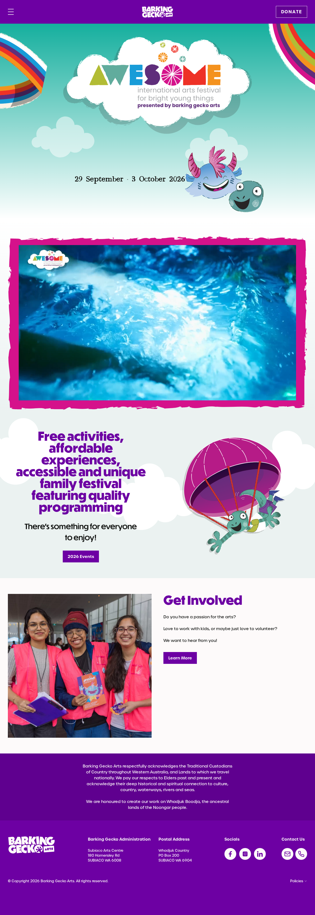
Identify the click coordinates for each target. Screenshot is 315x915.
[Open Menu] (11, 12)
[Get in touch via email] (287, 854)
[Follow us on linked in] (260, 854)
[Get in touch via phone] (301, 854)
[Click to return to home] (157, 12)
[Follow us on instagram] (245, 854)
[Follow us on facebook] (230, 854)
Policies (296, 881)
